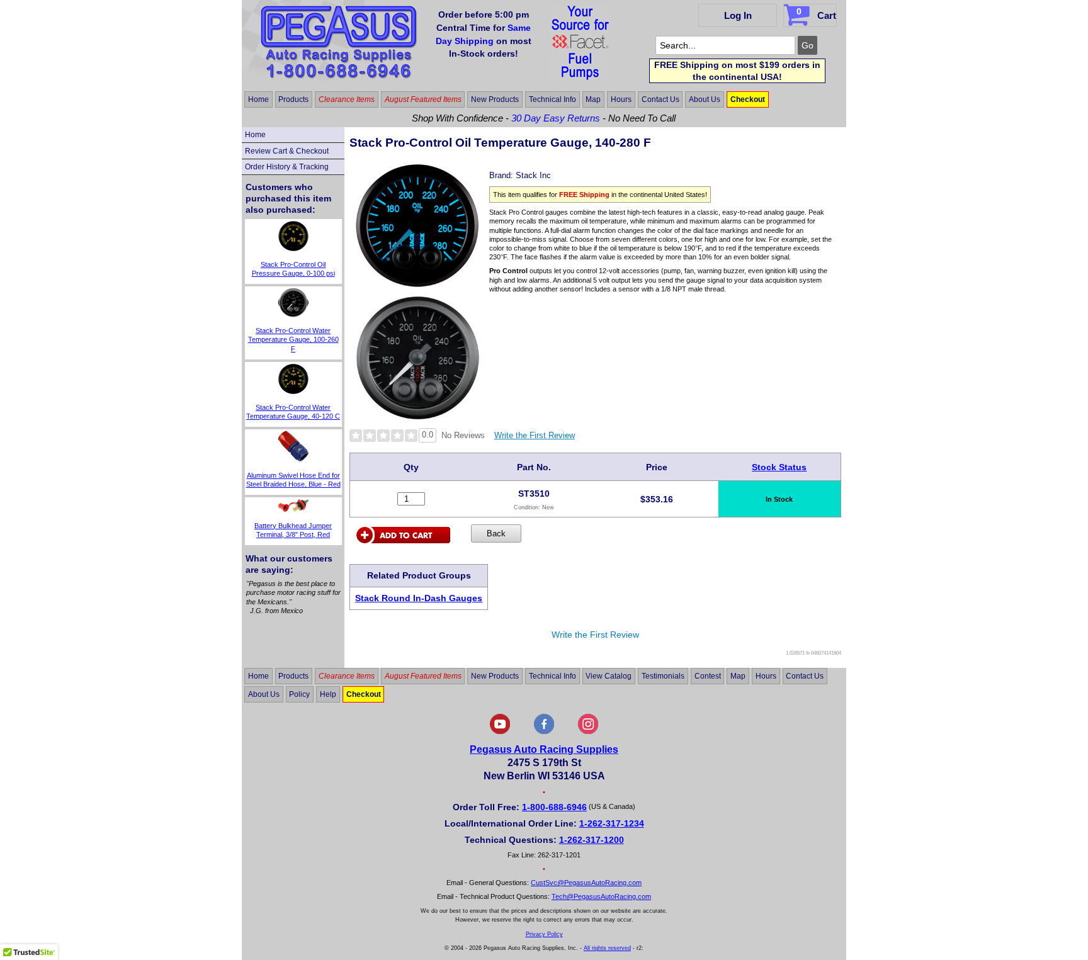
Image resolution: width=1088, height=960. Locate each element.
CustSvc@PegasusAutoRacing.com (586, 882)
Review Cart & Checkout (287, 151)
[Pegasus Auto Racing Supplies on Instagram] (588, 731)
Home (258, 99)
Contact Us (660, 99)
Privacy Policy (544, 934)
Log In (738, 15)
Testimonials (663, 676)
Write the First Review (534, 435)
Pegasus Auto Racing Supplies (544, 749)
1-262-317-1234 (611, 823)
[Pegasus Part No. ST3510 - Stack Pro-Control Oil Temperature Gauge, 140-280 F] (417, 285)
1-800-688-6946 (554, 807)
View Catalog (609, 676)
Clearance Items (347, 99)
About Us (704, 99)
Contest (707, 676)
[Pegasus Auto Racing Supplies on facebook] (544, 731)
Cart (816, 13)
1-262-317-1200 (591, 840)
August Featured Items (423, 99)
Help (328, 694)
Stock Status (779, 467)
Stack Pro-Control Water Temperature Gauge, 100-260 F (293, 340)
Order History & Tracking (287, 166)
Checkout (747, 99)
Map (593, 99)
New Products (495, 99)
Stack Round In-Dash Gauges (418, 598)
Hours (621, 99)
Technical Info (552, 99)
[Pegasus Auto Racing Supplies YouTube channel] (500, 731)
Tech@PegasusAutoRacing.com (601, 896)
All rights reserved (607, 948)
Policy (299, 694)
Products (293, 99)
